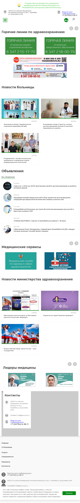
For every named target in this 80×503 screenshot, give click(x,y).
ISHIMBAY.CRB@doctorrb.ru (20, 415)
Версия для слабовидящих (68, 13)
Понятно (69, 493)
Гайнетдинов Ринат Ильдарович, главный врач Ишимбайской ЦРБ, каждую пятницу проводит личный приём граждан (44, 230)
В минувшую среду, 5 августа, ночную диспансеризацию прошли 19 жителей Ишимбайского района (58, 126)
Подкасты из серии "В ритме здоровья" (58, 315)
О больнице (7, 447)
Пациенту (6, 462)
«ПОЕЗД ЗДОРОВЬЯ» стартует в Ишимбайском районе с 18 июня (40, 221)
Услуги (5, 452)
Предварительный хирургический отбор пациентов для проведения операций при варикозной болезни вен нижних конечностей (42, 198)
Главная (5, 443)
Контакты (6, 466)
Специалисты (8, 457)
